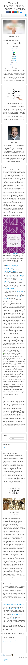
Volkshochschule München (10, 284)
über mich (15, 253)
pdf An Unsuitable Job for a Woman (16, 608)
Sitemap (6, 659)
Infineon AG (15, 274)
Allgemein (5, 447)
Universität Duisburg (9, 288)
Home (5, 660)
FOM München (20, 291)
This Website (13, 618)
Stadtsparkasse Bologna (10, 271)
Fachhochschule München (12, 265)
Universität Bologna (8, 268)
